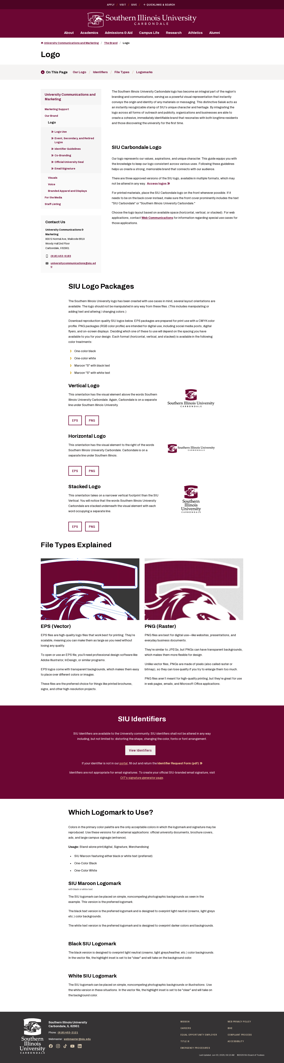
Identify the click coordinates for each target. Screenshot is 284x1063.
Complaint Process (240, 1034)
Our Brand (51, 115)
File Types (122, 72)
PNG (92, 420)
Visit (123, 4)
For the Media (53, 197)
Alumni (214, 33)
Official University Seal (69, 162)
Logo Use (61, 131)
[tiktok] (65, 1046)
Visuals (52, 177)
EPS (75, 420)
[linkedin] (79, 1046)
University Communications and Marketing (71, 43)
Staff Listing (53, 204)
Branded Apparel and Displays (67, 191)
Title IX (185, 1041)
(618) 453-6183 (61, 256)
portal (123, 763)
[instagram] (58, 1046)
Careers (185, 1028)
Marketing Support (57, 109)
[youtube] (72, 1046)
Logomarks (144, 72)
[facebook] (50, 1046)
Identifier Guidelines (68, 148)
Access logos (156, 183)
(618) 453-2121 (68, 1032)
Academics (89, 33)
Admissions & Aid (118, 33)
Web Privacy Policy (239, 1021)
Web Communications (157, 217)
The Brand (111, 43)
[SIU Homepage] (142, 20)
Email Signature (65, 168)
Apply (111, 4)
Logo (126, 43)
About (69, 33)
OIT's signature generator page (141, 777)
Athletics (195, 33)
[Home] (32, 1036)
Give (134, 4)
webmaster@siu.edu (77, 1039)
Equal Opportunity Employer (198, 1034)
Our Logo (79, 72)
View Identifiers (140, 750)
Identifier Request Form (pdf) (178, 763)
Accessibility (236, 1041)
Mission (184, 1021)
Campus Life (149, 33)
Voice (51, 184)
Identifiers (100, 72)
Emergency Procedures (195, 1047)
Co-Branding (63, 155)
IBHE (230, 1028)
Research (174, 33)
